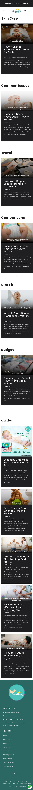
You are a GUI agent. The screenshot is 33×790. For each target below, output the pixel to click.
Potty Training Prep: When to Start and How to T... (15, 511)
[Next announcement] (30, 3)
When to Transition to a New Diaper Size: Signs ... (17, 316)
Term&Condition (8, 766)
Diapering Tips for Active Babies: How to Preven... (16, 117)
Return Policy (7, 739)
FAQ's (5, 743)
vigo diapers (13, 781)
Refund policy (6, 783)
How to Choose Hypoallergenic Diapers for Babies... (17, 49)
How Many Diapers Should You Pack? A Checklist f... (15, 184)
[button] (3, 10)
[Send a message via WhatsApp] (30, 786)
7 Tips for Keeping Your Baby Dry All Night (14, 656)
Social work (6, 747)
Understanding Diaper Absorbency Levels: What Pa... (16, 249)
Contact (6, 751)
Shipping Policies (8, 755)
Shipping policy (22, 786)
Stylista (26, 781)
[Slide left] (13, 77)
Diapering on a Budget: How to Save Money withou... (17, 381)
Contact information (17, 783)
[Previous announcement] (3, 3)
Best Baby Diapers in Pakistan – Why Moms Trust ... (16, 462)
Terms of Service (8, 762)
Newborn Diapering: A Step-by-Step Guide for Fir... (16, 559)
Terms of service (12, 786)
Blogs (5, 735)
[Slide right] (20, 77)
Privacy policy (7, 759)
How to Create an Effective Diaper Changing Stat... (14, 607)
